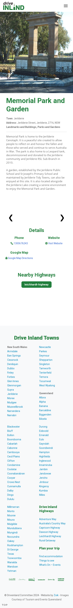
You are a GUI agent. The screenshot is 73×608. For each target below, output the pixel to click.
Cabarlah (12, 443)
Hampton (44, 452)
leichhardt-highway (36, 284)
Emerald (44, 435)
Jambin (43, 469)
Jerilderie (12, 394)
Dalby (10, 490)
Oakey (10, 541)
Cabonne (12, 448)
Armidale (12, 351)
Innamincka (45, 465)
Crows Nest (13, 482)
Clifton (11, 460)
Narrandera (13, 411)
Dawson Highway (48, 532)
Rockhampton (15, 545)
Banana (43, 406)
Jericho (43, 477)
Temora (43, 376)
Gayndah (44, 443)
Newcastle (45, 347)
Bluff (10, 430)
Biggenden (45, 414)
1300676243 (20, 243)
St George (12, 549)
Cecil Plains (13, 456)
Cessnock (12, 359)
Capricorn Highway (49, 527)
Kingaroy (44, 486)
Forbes (11, 376)
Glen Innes (13, 381)
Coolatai (11, 469)
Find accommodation (51, 556)
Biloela (43, 418)
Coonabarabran (16, 473)
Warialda (12, 562)
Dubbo (11, 368)
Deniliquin (12, 364)
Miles (42, 494)
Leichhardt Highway (50, 536)
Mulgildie (12, 524)
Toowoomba (14, 558)
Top (5, 604)
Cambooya (13, 452)
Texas (10, 553)
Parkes (43, 351)
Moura (11, 519)
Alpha (42, 401)
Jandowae (45, 473)
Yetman (11, 570)
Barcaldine (45, 410)
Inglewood (45, 460)
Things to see (46, 560)
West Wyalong (47, 385)
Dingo (10, 494)
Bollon (10, 435)
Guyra (10, 389)
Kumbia (43, 490)
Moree (11, 398)
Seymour (44, 355)
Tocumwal (45, 381)
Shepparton (45, 359)
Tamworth (45, 368)
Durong (43, 426)
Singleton (44, 364)
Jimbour (44, 482)
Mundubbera (14, 528)
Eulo (41, 439)
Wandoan (12, 566)
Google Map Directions (20, 258)
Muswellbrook (15, 406)
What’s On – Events (50, 564)
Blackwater (13, 426)
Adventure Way (47, 519)
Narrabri (11, 415)
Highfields (44, 456)
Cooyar (11, 477)
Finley (10, 372)
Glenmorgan (14, 385)
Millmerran (13, 507)
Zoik (56, 595)
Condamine (13, 465)
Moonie (11, 515)
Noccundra (13, 536)
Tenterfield (45, 372)
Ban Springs (14, 355)
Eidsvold (43, 430)
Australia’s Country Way (52, 523)
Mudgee (11, 402)
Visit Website (55, 243)
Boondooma (14, 439)
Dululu (10, 499)
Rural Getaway (47, 540)
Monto (11, 511)
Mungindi (12, 532)
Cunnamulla (14, 486)
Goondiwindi (46, 448)
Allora (42, 397)
